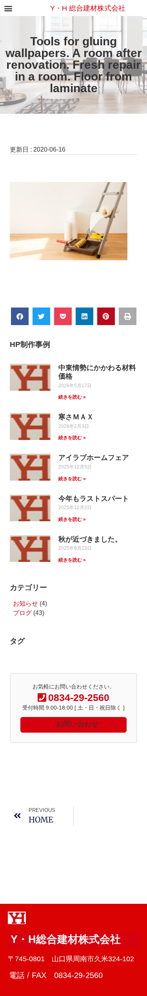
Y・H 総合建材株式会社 (87, 8)
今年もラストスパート (93, 498)
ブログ (22, 613)
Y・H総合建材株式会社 (66, 939)
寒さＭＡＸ (76, 417)
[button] (8, 8)
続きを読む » (72, 397)
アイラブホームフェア (93, 457)
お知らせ (25, 603)
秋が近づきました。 (90, 539)
